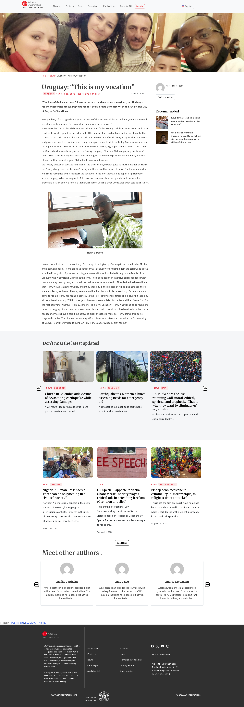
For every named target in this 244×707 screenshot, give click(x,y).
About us (57, 6)
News (80, 6)
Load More (122, 543)
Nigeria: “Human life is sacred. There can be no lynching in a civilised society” (64, 493)
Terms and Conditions (131, 659)
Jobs (122, 654)
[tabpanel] (68, 385)
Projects (70, 6)
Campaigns (93, 6)
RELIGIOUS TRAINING (35, 622)
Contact (124, 648)
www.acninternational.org (64, 694)
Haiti (164, 388)
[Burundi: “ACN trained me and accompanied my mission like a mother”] (162, 122)
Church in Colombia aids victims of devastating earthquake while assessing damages (68, 397)
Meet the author (165, 97)
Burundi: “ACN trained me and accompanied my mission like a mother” (185, 121)
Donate (139, 6)
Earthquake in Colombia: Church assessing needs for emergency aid (122, 397)
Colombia (60, 388)
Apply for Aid (126, 6)
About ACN (92, 648)
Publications (109, 6)
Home (45, 75)
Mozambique (167, 484)
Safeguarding (126, 671)
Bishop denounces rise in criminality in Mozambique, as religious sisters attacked (173, 493)
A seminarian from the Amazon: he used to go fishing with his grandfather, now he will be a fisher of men (186, 137)
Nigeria (56, 484)
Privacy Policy (127, 665)
